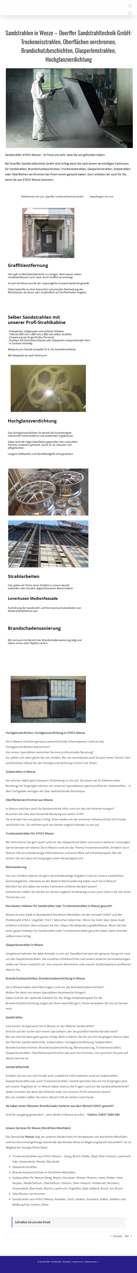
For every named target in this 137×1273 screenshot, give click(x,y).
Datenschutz (91, 1261)
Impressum (77, 1261)
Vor (127, 1236)
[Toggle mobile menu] (130, 6)
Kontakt (66, 1261)
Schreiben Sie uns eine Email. (33, 1222)
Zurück (117, 1236)
